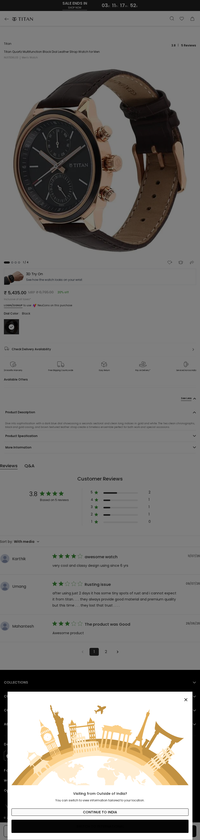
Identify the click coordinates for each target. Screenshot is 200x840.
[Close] (100, 697)
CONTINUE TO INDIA (100, 812)
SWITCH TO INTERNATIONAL (100, 826)
